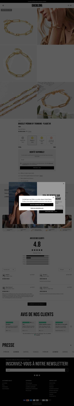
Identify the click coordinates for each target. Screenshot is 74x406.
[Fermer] (53, 197)
